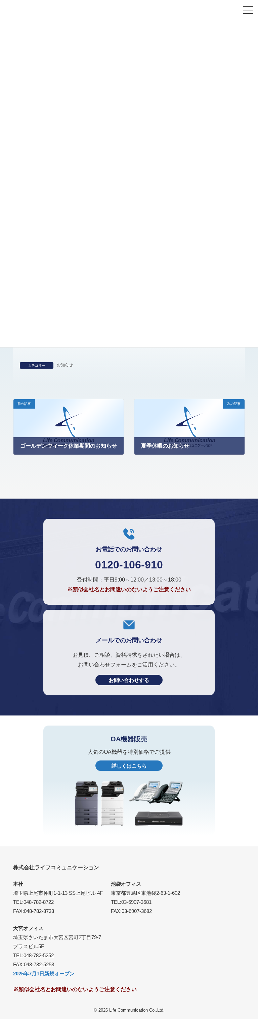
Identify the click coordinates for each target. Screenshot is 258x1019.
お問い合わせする (129, 680)
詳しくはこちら (129, 766)
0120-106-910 (129, 565)
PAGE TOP (248, 1008)
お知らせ (65, 365)
